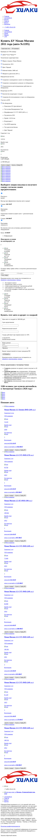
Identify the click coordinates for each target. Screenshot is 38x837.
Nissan (6, 33)
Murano (6, 35)
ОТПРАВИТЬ (6, 354)
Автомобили (8, 18)
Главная (6, 16)
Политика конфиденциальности (10, 826)
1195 (5, 36)
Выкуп (6, 22)
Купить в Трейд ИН (17, 165)
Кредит (6, 19)
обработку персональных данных (11, 280)
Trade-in (6, 21)
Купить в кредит (5, 165)
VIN (15, 48)
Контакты (7, 24)
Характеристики (5, 48)
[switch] (1, 193)
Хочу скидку (4, 275)
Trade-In (6, 798)
